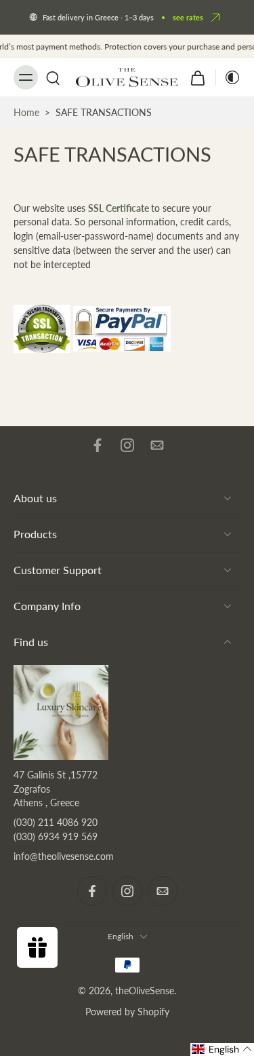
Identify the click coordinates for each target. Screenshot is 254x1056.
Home (26, 112)
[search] (53, 77)
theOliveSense (144, 990)
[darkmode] (228, 77)
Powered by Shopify (127, 1011)
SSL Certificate (118, 207)
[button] (222, 1049)
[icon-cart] (198, 77)
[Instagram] (127, 445)
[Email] (157, 445)
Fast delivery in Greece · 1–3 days (98, 17)
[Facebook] (97, 445)
